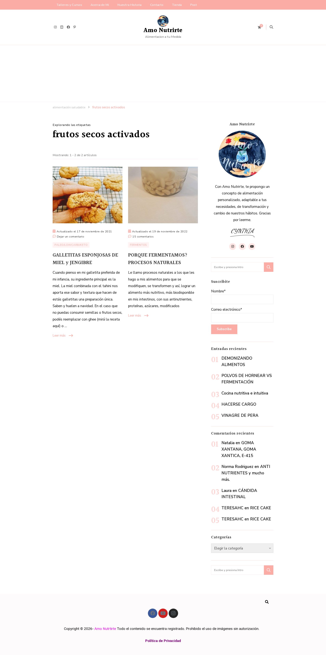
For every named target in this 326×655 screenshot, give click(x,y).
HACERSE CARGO (238, 404)
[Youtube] (163, 613)
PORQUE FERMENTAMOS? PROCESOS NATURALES (158, 259)
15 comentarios (143, 236)
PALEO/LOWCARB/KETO (71, 245)
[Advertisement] (163, 73)
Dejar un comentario (70, 236)
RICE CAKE (260, 508)
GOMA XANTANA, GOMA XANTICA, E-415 (238, 449)
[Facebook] (152, 613)
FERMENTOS (138, 245)
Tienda (177, 5)
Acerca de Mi (100, 5)
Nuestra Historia (129, 5)
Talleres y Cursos (69, 5)
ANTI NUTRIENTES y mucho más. (245, 473)
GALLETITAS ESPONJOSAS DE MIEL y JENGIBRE (85, 259)
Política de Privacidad (163, 641)
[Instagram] (173, 613)
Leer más (59, 335)
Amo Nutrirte (163, 30)
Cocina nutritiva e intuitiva (244, 393)
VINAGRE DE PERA (239, 415)
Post (193, 5)
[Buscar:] (237, 267)
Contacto (157, 5)
